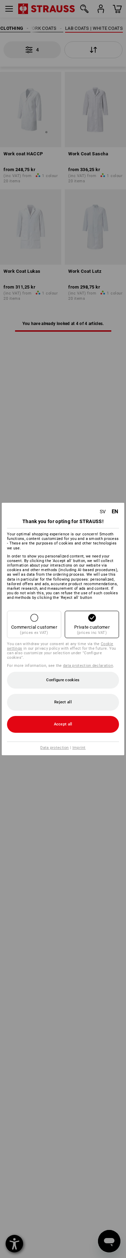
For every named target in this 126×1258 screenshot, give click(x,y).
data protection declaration (88, 665)
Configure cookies (62, 680)
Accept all (63, 724)
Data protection (54, 747)
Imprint (79, 747)
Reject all (63, 702)
